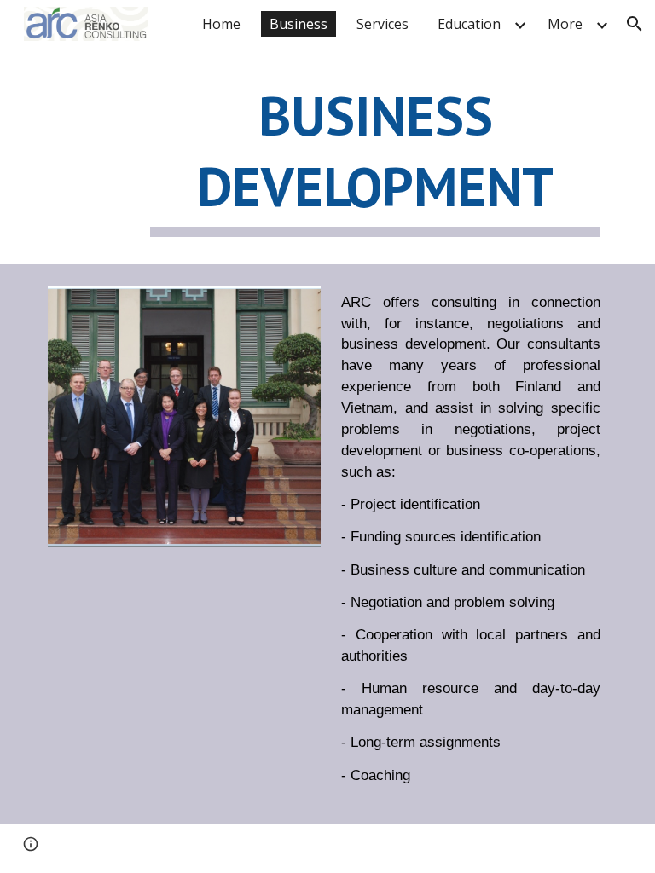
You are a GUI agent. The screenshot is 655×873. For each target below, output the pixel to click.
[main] (374, 158)
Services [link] (382, 23)
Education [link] (469, 23)
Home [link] (221, 23)
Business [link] (299, 23)
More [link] (565, 23)
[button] (634, 23)
